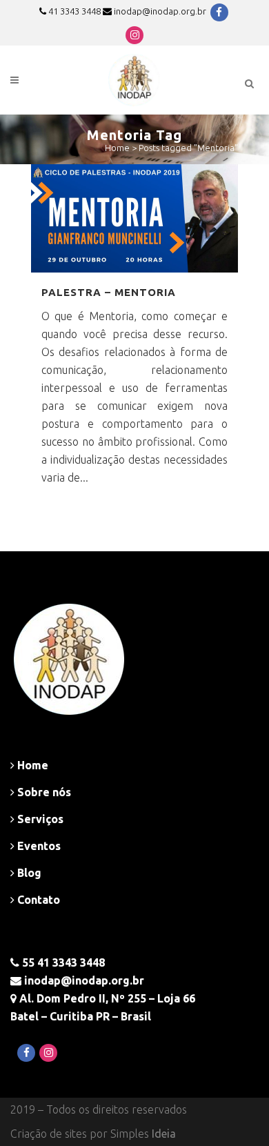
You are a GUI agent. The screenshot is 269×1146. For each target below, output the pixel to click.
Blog (27, 873)
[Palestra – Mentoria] (134, 218)
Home (117, 147)
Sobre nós (42, 792)
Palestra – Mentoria (108, 292)
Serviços (38, 819)
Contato (37, 899)
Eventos (37, 846)
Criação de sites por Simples (93, 1133)
